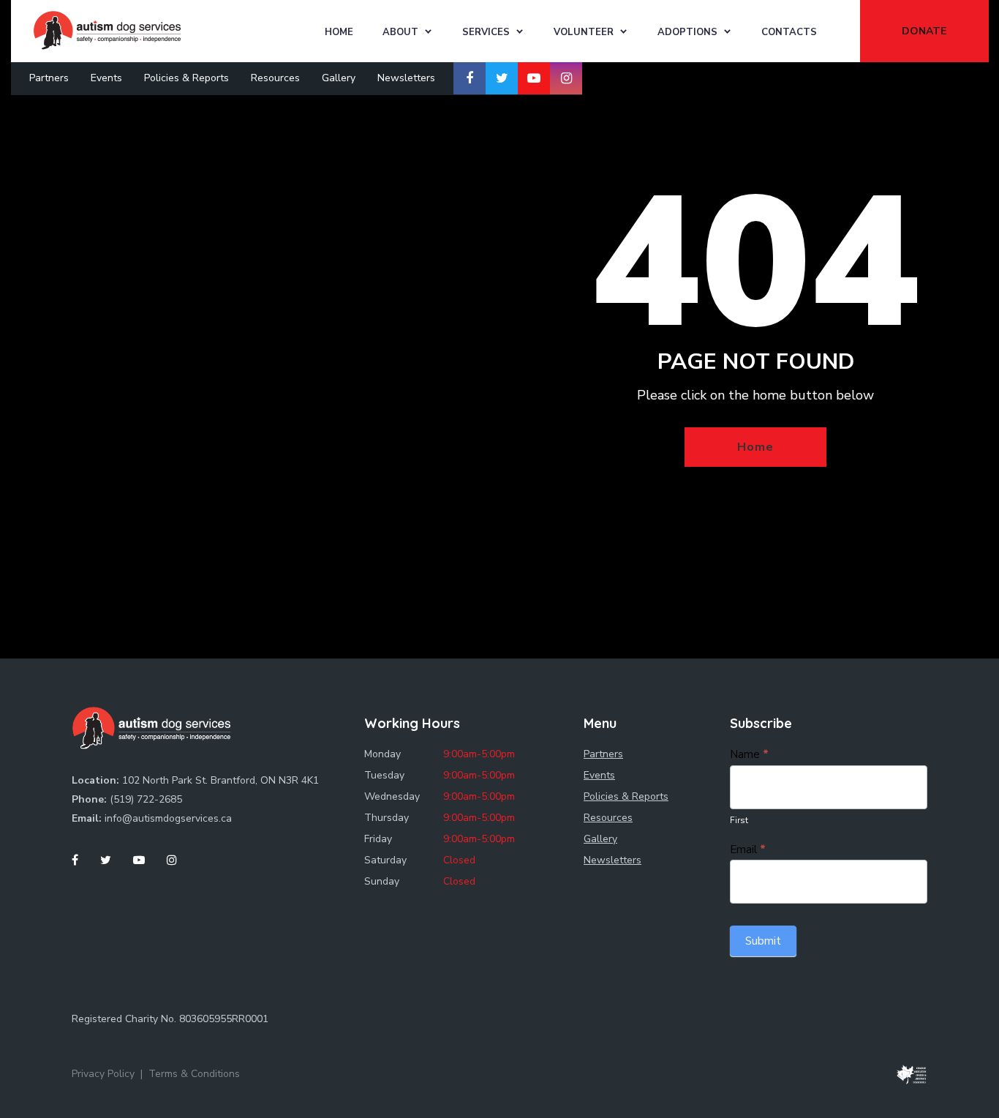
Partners (49, 78)
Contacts (789, 32)
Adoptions (687, 32)
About (400, 32)
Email (748, 849)
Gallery (338, 78)
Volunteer (584, 32)
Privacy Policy (103, 1074)
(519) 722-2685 (146, 799)
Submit (763, 941)
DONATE (924, 31)
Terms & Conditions (194, 1074)
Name (749, 754)
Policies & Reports (186, 78)
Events (106, 78)
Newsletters (406, 78)
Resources (275, 78)
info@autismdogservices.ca (168, 818)
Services (486, 32)
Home (339, 32)
